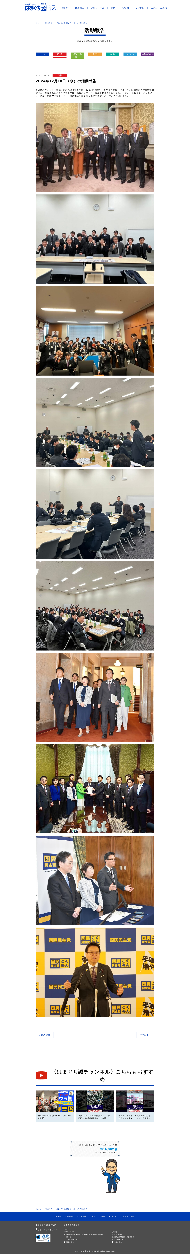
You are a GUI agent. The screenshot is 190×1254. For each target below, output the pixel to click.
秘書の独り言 (147, 54)
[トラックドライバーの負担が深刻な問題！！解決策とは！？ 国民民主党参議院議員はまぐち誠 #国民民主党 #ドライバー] (135, 1101)
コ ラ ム (130, 54)
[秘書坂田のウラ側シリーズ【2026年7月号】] (55, 1101)
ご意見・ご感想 (159, 7)
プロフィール (97, 7)
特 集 (112, 54)
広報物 (125, 7)
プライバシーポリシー (48, 1230)
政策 (113, 7)
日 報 (59, 54)
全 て (42, 54)
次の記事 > (145, 1035)
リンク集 (140, 7)
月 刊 (95, 54)
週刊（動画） (77, 55)
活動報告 (79, 7)
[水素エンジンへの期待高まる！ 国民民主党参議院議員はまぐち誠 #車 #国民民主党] (95, 1101)
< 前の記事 (44, 1035)
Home (65, 7)
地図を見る (70, 1242)
